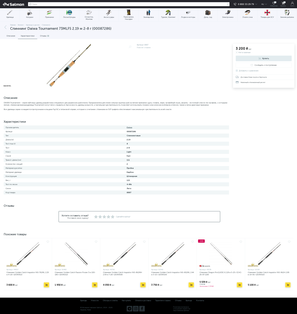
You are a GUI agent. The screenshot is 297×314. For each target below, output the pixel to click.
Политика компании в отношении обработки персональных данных (181, 308)
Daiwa (129, 127)
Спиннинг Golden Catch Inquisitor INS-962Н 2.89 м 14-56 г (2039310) (268, 273)
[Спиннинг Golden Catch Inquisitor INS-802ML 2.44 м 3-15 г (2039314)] (172, 254)
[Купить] (46, 284)
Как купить (126, 300)
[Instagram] (136, 308)
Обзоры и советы (110, 300)
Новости (95, 300)
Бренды (83, 300)
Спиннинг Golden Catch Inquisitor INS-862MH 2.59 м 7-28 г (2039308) (122, 273)
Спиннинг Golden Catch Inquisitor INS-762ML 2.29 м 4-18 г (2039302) (27, 273)
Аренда (189, 300)
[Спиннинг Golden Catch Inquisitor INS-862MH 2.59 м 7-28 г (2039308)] (124, 254)
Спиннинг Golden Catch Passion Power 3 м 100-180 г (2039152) (75, 273)
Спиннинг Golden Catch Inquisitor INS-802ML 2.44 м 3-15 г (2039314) (172, 273)
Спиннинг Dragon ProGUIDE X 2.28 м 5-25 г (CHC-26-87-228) (221, 273)
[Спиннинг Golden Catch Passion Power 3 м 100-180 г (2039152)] (76, 254)
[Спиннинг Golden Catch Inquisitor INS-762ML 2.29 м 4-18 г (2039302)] (27, 254)
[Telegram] (129, 308)
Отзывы (178, 300)
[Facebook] (142, 308)
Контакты (200, 300)
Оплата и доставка (143, 300)
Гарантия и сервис (163, 300)
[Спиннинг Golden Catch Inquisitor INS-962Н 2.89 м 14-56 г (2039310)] (269, 254)
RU (262, 4)
